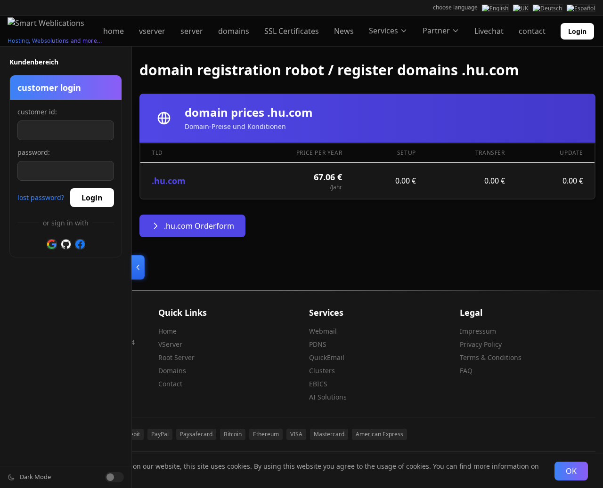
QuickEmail (326, 357)
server (191, 31)
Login (577, 31)
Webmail (323, 331)
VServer (170, 344)
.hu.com (169, 180)
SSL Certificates (291, 31)
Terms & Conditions (491, 357)
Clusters (322, 370)
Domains (172, 370)
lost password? (40, 197)
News (344, 31)
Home (167, 331)
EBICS (318, 383)
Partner (436, 30)
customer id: (37, 111)
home (113, 31)
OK (571, 471)
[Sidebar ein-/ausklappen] (138, 267)
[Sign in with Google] (52, 244)
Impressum (478, 331)
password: (33, 152)
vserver (152, 31)
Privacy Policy (481, 344)
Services (383, 30)
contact (532, 31)
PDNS (317, 344)
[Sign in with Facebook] (80, 244)
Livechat (489, 31)
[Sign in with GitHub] (66, 244)
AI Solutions (328, 396)
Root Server (176, 357)
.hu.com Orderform (199, 226)
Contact (170, 383)
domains (233, 31)
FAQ (466, 370)
